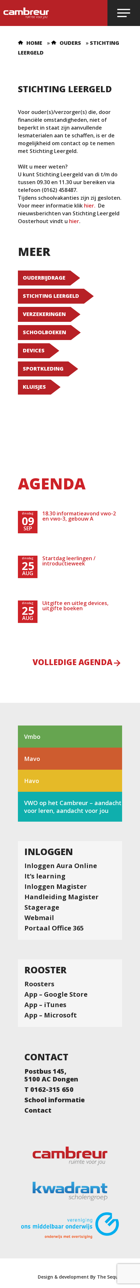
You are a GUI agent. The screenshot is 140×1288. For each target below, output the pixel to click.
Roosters (39, 984)
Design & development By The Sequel (80, 1277)
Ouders (70, 42)
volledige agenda (72, 662)
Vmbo (32, 736)
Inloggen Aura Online (60, 866)
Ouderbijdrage (44, 277)
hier (89, 205)
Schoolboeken (44, 332)
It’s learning (44, 876)
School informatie (54, 1100)
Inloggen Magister (55, 886)
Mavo (32, 759)
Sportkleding (43, 368)
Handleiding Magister (61, 897)
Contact (37, 1110)
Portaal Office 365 (54, 928)
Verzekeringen (44, 314)
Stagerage (41, 907)
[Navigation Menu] (123, 13)
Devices (34, 350)
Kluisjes (34, 386)
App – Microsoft (50, 1015)
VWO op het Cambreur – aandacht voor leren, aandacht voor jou (72, 806)
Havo (31, 781)
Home (34, 42)
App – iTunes (45, 1005)
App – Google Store (56, 994)
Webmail (39, 918)
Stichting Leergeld (51, 295)
